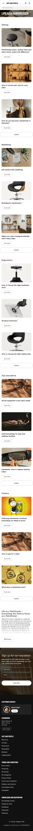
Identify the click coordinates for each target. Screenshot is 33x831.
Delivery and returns (9, 784)
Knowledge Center (8, 801)
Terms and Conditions (9, 781)
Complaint (5, 790)
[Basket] (29, 3)
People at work (7, 804)
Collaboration (6, 755)
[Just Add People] (12, 3)
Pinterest (5, 813)
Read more (7, 639)
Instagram (5, 807)
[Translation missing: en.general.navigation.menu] (3, 3)
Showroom (5, 746)
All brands (5, 772)
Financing (5, 769)
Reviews (4, 752)
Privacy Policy (6, 778)
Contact (15, 711)
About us (5, 740)
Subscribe (16, 683)
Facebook (5, 810)
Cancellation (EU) (7, 787)
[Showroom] (26, 3)
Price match (6, 766)
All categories (6, 775)
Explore (16, 134)
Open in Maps (6, 728)
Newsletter (5, 749)
